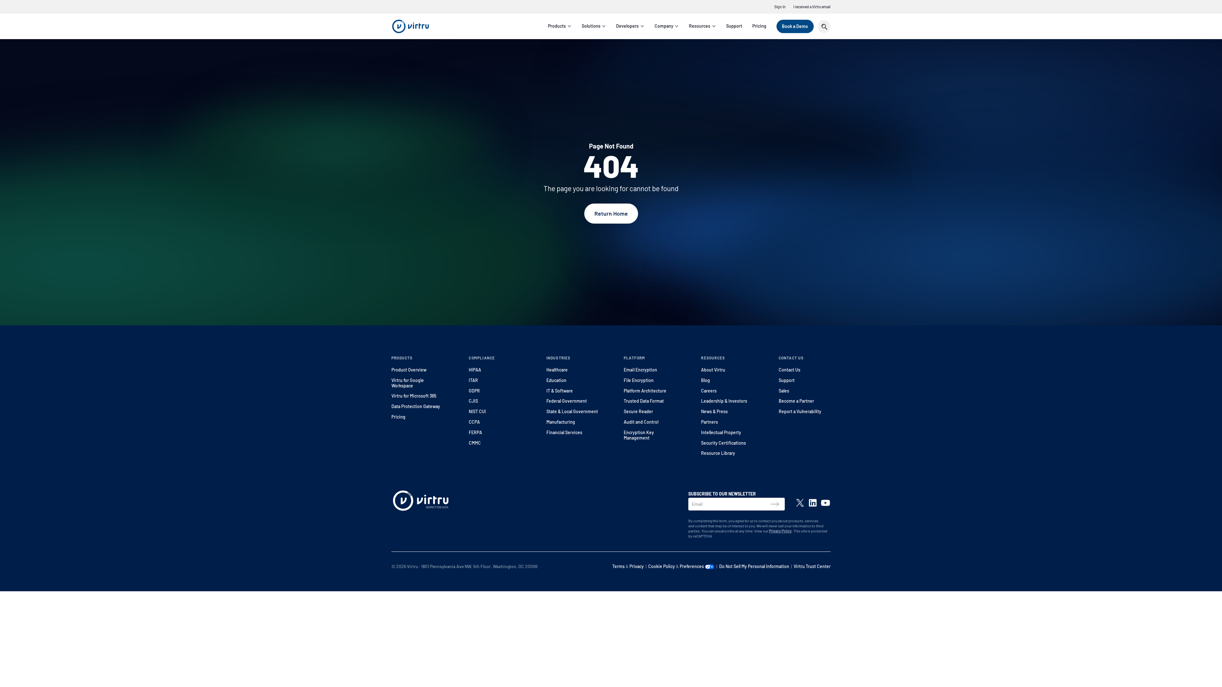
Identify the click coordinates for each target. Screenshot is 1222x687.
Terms (618, 566)
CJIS (473, 401)
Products (557, 26)
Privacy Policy (780, 531)
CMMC (475, 443)
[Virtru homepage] (420, 502)
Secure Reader (638, 411)
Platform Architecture (645, 390)
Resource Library (718, 453)
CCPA (474, 422)
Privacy (636, 566)
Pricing (759, 26)
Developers (627, 26)
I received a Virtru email (812, 6)
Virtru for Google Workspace (407, 383)
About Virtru (713, 369)
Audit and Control (641, 422)
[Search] (824, 26)
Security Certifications (723, 443)
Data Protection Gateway (415, 406)
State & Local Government (572, 411)
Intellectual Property (721, 432)
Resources (699, 26)
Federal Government (566, 401)
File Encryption (639, 380)
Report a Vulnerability (800, 411)
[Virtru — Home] (410, 26)
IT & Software (559, 390)
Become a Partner (796, 401)
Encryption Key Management (639, 435)
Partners (709, 422)
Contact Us (789, 369)
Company (664, 26)
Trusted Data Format (644, 401)
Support (734, 26)
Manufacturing (560, 422)
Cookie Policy (661, 566)
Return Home (611, 213)
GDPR (474, 390)
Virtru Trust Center (812, 566)
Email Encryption (640, 369)
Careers (709, 390)
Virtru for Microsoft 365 (413, 396)
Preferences (692, 566)
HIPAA (475, 369)
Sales (784, 390)
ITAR (473, 380)
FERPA (475, 432)
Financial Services (564, 432)
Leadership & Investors (724, 401)
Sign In (780, 6)
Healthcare (557, 369)
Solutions (591, 26)
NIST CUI (477, 411)
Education (556, 380)
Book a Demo (795, 26)
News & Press (714, 411)
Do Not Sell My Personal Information (754, 566)
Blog (705, 380)
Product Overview (408, 369)
